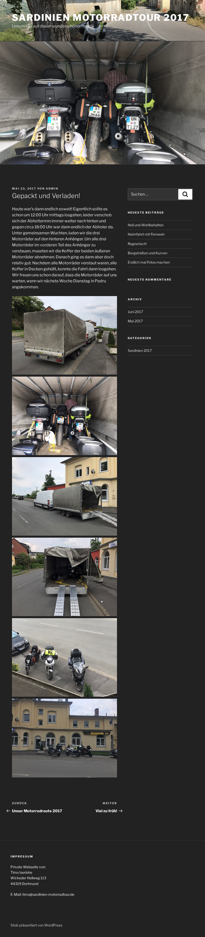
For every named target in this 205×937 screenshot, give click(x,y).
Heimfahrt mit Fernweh (146, 234)
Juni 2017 (135, 312)
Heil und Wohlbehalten (146, 225)
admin (52, 188)
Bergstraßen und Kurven (147, 253)
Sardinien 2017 (140, 350)
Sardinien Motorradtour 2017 (101, 17)
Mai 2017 (135, 321)
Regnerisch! (137, 244)
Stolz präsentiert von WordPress (36, 925)
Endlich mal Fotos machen (149, 262)
